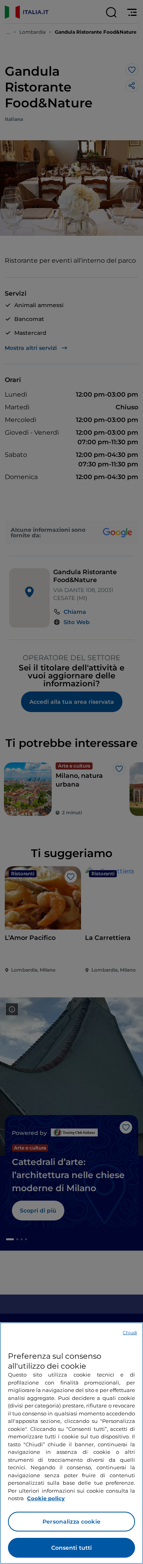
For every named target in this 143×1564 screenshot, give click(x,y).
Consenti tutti (71, 1547)
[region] (71, 1443)
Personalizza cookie (71, 1521)
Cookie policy (46, 1498)
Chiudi (130, 1332)
